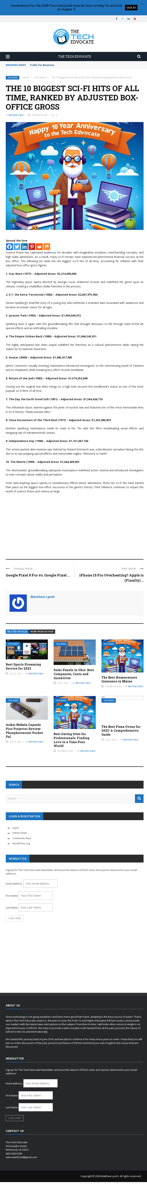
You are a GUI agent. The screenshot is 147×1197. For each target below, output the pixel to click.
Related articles (17, 631)
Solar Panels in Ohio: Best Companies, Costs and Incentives (74, 674)
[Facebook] (9, 246)
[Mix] (46, 246)
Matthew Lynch (16, 115)
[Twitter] (17, 246)
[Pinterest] (32, 246)
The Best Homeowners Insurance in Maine (119, 679)
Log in (15, 827)
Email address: (14, 883)
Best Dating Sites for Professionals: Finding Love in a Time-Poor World (71, 740)
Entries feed (19, 833)
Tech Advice (12, 77)
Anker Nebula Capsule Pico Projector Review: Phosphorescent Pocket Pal (24, 731)
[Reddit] (39, 246)
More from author (42, 631)
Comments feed (21, 838)
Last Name (12, 907)
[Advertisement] (75, 524)
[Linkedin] (24, 246)
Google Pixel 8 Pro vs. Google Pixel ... (38, 575)
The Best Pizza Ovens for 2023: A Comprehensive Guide (120, 731)
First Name (12, 895)
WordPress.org (21, 843)
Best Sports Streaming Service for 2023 (23, 666)
